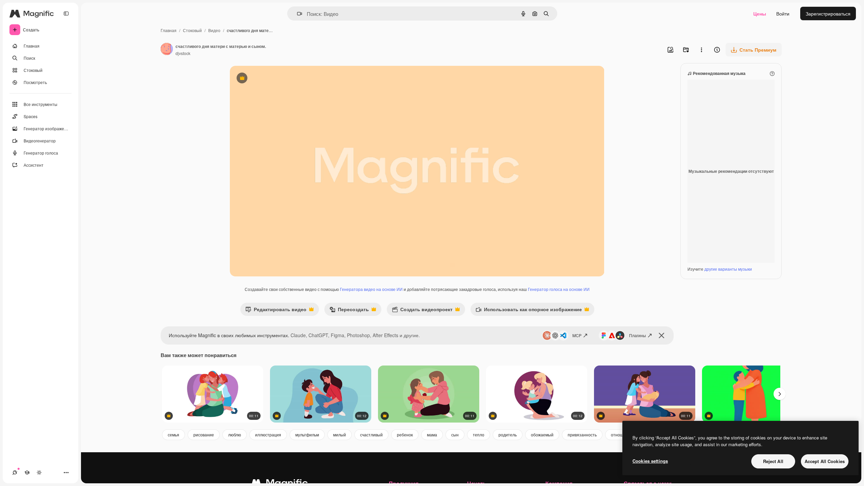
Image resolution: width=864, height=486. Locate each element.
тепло (478, 434)
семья (173, 434)
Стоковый (192, 30)
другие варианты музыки (728, 269)
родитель (507, 434)
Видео (214, 30)
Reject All (773, 461)
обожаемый (542, 434)
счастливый (371, 434)
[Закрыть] (661, 335)
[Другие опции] (701, 49)
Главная (169, 30)
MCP (577, 335)
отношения (622, 434)
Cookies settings (650, 461)
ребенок (405, 434)
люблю (234, 434)
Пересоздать (349, 311)
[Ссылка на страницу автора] (167, 49)
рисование (203, 434)
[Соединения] (14, 472)
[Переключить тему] (39, 472)
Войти (782, 13)
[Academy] (27, 472)
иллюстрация (268, 434)
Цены (759, 13)
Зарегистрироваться (828, 13)
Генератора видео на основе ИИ (371, 289)
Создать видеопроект (422, 311)
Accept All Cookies (825, 461)
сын (455, 434)
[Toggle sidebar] (66, 13)
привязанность (582, 434)
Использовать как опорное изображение (529, 311)
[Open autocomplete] (297, 13)
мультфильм (307, 434)
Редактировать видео (275, 311)
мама (432, 434)
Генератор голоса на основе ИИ (559, 289)
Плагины (637, 335)
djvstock (183, 53)
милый (339, 434)
